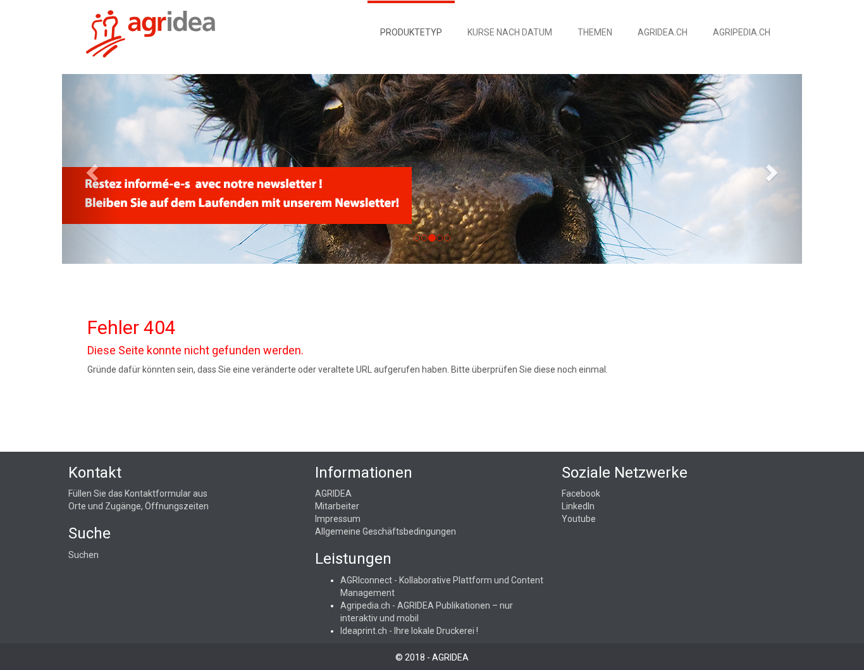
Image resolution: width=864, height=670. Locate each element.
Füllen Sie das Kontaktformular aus (137, 493)
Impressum (338, 519)
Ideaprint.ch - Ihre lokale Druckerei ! (409, 631)
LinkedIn (578, 506)
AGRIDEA (333, 493)
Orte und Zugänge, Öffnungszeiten (138, 506)
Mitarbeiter (337, 506)
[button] (90, 169)
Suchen (83, 555)
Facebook (581, 493)
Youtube (579, 519)
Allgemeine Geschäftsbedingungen (385, 531)
